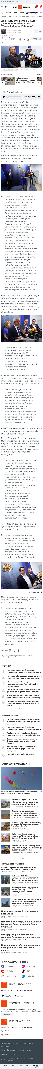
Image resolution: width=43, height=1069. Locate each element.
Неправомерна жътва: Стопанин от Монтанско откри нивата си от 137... (23, 703)
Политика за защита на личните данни (16, 1050)
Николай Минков (15, 31)
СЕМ (2, 1047)
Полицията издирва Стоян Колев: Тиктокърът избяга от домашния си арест (23, 721)
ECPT (8, 1047)
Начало (4, 16)
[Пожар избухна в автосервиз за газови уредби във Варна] (5, 826)
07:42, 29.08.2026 (7, 872)
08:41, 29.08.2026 (7, 929)
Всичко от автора (14, 32)
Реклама (21, 709)
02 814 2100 (8, 1030)
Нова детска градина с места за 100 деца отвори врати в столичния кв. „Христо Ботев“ (25, 836)
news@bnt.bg (9, 1034)
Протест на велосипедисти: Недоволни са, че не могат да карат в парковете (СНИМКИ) (26, 848)
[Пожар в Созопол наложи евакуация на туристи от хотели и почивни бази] (5, 803)
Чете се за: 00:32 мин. (21, 939)
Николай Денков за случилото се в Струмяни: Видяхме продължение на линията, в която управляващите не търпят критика (26, 878)
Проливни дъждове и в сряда (20, 754)
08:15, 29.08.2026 (17, 906)
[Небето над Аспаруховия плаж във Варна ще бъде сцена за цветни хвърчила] (21, 778)
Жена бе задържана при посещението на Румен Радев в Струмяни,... (22, 684)
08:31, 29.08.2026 (7, 939)
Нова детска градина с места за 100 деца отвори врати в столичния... (24, 677)
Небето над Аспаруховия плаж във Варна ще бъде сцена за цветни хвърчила (21, 792)
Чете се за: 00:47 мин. (31, 906)
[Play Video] (21, 57)
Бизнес (32, 16)
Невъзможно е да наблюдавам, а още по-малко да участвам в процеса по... (22, 748)
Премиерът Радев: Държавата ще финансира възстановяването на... (24, 690)
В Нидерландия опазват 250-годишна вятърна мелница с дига (20, 936)
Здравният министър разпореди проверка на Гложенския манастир (23, 696)
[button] (35, 1066)
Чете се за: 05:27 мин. (31, 882)
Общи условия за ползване (11, 1043)
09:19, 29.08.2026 (7, 952)
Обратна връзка (29, 1043)
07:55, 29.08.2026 (7, 916)
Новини (8, 12)
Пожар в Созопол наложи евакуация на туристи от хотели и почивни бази (25, 802)
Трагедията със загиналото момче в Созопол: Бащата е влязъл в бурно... (24, 741)
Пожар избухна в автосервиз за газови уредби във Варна (26, 824)
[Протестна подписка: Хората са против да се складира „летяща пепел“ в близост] (5, 814)
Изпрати (7, 1015)
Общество (24, 16)
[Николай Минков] (4, 31)
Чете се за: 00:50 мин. (21, 872)
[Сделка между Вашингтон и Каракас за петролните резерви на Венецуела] (5, 902)
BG (40, 2)
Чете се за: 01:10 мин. (20, 929)
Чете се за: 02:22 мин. (21, 916)
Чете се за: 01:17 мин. (30, 894)
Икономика (6, 43)
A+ (36, 31)
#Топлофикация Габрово (12, 657)
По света (16, 895)
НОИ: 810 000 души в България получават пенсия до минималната (24, 671)
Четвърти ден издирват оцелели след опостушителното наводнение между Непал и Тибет (25, 890)
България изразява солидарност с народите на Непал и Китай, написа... (20, 947)
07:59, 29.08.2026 (17, 894)
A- (40, 31)
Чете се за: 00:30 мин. (21, 952)
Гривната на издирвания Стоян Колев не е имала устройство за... (23, 734)
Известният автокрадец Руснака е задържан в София (25, 80)
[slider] (14, 97)
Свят (15, 12)
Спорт (21, 12)
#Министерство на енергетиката (17, 655)
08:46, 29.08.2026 (18, 882)
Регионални (13, 16)
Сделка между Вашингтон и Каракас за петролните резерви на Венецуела (26, 901)
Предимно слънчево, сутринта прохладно (19, 912)
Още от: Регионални (16, 764)
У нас (31, 872)
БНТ (2, 2)
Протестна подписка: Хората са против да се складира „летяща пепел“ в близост (25, 813)
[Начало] (2, 12)
